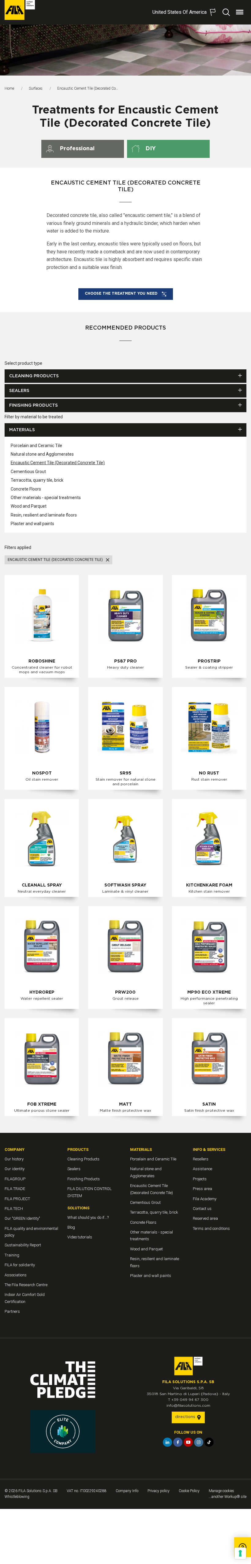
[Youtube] (188, 1442)
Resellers (200, 1159)
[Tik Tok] (209, 1442)
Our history (14, 1159)
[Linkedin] (167, 1442)
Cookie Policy (189, 1491)
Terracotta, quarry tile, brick (37, 480)
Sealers (19, 391)
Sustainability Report (23, 1245)
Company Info (127, 1491)
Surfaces (36, 88)
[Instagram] (198, 1442)
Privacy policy (159, 1491)
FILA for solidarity (20, 1265)
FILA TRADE (15, 1188)
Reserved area (205, 1218)
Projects (200, 1179)
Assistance (202, 1168)
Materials (22, 430)
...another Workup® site (227, 1497)
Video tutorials (79, 1237)
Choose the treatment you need (122, 293)
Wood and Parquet (29, 506)
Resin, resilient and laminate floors (44, 515)
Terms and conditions (211, 1228)
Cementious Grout (28, 471)
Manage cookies (221, 1491)
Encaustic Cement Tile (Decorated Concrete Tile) (58, 462)
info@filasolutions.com (188, 1405)
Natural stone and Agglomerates (42, 454)
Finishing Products (33, 405)
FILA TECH (14, 1208)
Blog (71, 1227)
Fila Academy (204, 1198)
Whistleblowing (17, 1497)
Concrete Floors (26, 489)
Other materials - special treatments (46, 497)
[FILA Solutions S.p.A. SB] (20, 10)
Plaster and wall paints (32, 523)
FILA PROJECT (17, 1198)
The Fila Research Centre (26, 1284)
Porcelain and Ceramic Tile (36, 445)
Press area (202, 1188)
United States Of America (179, 12)
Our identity (14, 1168)
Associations (16, 1275)
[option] (125, 50)
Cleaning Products (34, 376)
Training (12, 1255)
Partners (12, 1311)
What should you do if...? (88, 1217)
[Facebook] (177, 1442)
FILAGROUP (15, 1179)
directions (186, 1417)
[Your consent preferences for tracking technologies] (240, 1553)
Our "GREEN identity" (22, 1218)
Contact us (202, 1208)
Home (9, 88)
